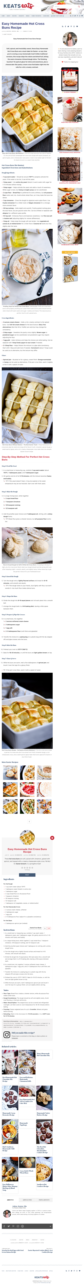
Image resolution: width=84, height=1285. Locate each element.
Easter (42, 1239)
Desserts (21, 15)
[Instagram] (80, 16)
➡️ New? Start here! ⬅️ (57, 15)
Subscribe (46, 15)
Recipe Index (20, 1270)
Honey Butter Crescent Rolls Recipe (10, 788)
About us (10, 1200)
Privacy (51, 1270)
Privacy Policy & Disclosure (42, 1270)
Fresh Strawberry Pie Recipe (27, 788)
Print (27, 875)
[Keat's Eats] (18, 6)
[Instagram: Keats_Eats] (8, 1035)
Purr (39, 1282)
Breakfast (35, 1239)
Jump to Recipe (7, 34)
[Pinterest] (77, 16)
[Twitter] (75, 16)
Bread (28, 15)
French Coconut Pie (44, 788)
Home (3, 15)
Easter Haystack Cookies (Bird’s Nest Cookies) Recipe (44, 805)
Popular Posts (44, 1200)
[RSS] (71, 16)
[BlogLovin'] (82, 16)
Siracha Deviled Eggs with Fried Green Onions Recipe (27, 771)
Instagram (15, 1038)
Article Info (27, 1200)
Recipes (14, 15)
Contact (26, 1270)
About (8, 15)
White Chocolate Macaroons (10, 771)
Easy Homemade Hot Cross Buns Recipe (10, 805)
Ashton (21, 1239)
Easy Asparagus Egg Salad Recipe (27, 805)
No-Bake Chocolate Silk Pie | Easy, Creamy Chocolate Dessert (44, 771)
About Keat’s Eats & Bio (11, 1270)
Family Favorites (36, 15)
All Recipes (13, 1239)
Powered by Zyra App (46, 1282)
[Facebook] (73, 16)
